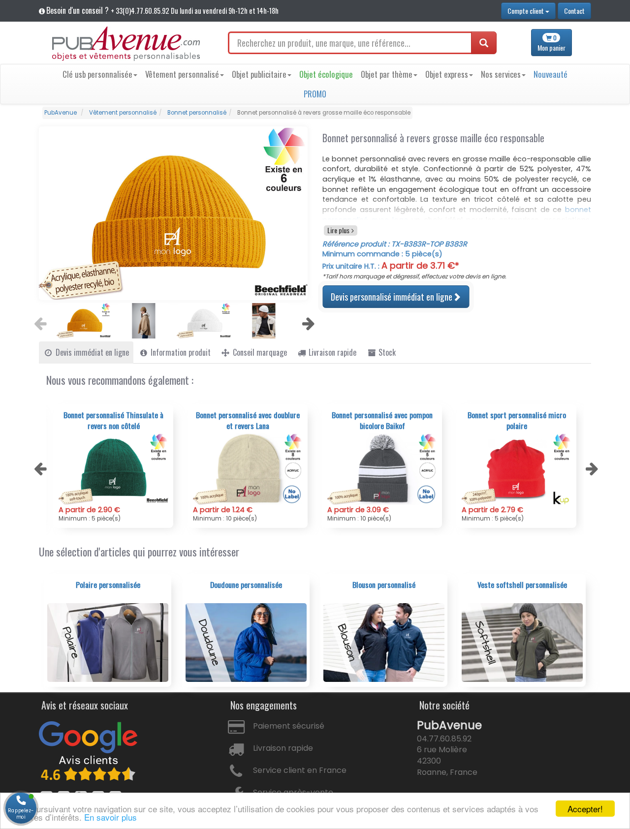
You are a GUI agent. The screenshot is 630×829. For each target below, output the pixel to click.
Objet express (446, 74)
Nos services (501, 74)
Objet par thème (386, 74)
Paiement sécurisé (288, 726)
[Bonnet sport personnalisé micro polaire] (382, 469)
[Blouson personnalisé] (383, 642)
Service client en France (299, 770)
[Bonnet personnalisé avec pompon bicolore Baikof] (248, 469)
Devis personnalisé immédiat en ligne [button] (391, 296)
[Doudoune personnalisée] (246, 642)
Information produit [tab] (180, 352)
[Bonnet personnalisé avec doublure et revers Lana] (113, 469)
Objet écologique (326, 74)
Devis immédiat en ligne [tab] (91, 352)
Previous (39, 321)
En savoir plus (110, 817)
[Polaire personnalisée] (107, 642)
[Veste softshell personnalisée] (522, 642)
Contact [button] (574, 10)
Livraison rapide (283, 748)
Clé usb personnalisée (97, 74)
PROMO (315, 94)
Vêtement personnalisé (182, 74)
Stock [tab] (386, 352)
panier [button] (551, 43)
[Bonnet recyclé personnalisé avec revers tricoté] (516, 469)
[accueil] (126, 44)
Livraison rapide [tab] (331, 352)
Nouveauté (550, 74)
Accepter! (585, 808)
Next (307, 321)
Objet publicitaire (259, 74)
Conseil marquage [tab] (259, 352)
